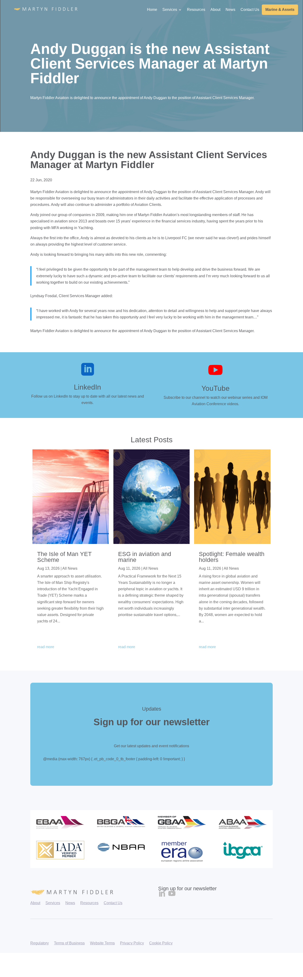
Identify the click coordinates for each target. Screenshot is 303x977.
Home (152, 10)
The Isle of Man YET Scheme (64, 557)
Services (169, 10)
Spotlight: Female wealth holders (231, 557)
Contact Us (250, 10)
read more (45, 647)
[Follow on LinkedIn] (162, 893)
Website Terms (102, 943)
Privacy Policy (132, 943)
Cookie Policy (161, 943)
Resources (196, 10)
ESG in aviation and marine (144, 557)
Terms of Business (69, 943)
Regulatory (39, 943)
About (215, 10)
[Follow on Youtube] (172, 893)
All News (69, 568)
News (230, 10)
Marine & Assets (279, 10)
